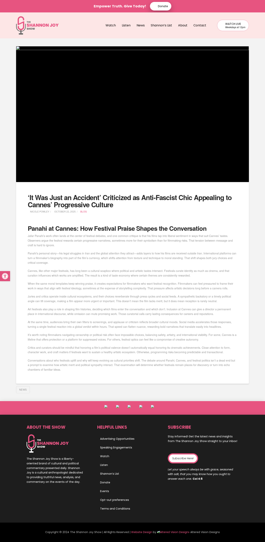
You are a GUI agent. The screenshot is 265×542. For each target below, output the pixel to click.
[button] (183, 458)
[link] (173, 532)
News (23, 389)
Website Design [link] (141, 532)
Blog (83, 211)
